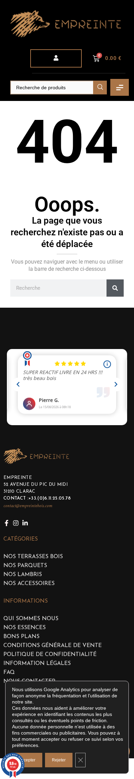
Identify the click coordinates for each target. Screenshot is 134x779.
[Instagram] (16, 523)
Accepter (27, 760)
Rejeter (59, 760)
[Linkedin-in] (25, 523)
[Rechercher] (115, 288)
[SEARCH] (100, 87)
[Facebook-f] (6, 523)
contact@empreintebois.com (27, 506)
